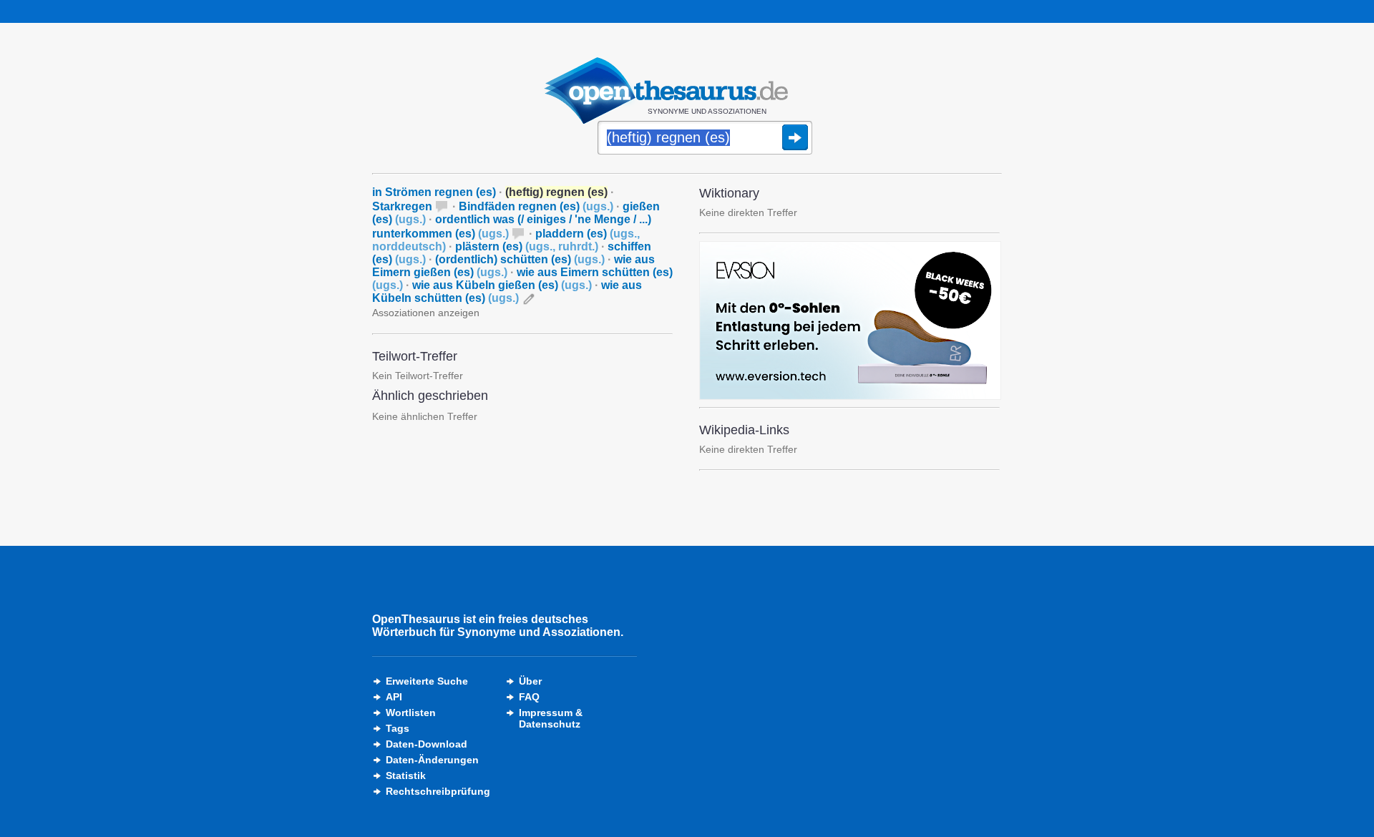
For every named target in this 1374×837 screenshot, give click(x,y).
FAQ (529, 697)
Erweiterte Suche (427, 681)
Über (530, 681)
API (394, 697)
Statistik (406, 775)
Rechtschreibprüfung (438, 791)
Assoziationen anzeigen (425, 312)
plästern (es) (526, 246)
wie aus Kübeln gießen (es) (502, 285)
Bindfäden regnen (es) (536, 206)
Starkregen (402, 206)
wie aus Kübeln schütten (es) (507, 291)
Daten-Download (426, 744)
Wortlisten (411, 712)
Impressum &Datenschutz (551, 718)
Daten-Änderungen (432, 759)
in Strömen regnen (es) (434, 192)
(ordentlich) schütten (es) (520, 259)
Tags (397, 728)
